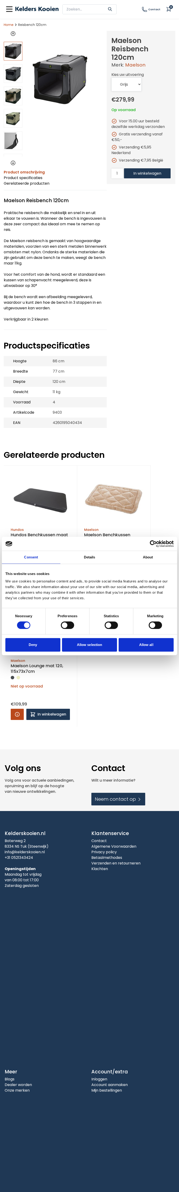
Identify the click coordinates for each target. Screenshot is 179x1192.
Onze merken (17, 1090)
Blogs (9, 1079)
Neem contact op (116, 799)
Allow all (146, 645)
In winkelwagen (147, 173)
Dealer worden (18, 1084)
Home (9, 24)
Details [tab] (89, 557)
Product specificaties (23, 177)
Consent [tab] (31, 557)
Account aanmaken (109, 1084)
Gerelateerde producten (26, 183)
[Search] (110, 9)
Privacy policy (104, 852)
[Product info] (17, 714)
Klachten (99, 868)
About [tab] (148, 557)
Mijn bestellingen (106, 1090)
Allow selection (89, 645)
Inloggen (99, 1079)
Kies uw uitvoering (127, 74)
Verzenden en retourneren (116, 863)
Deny (33, 645)
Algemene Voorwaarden (113, 846)
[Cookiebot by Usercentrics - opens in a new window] (153, 543)
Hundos (17, 529)
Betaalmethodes (106, 857)
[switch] (67, 625)
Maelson (135, 65)
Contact (154, 9)
